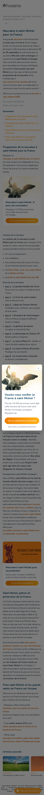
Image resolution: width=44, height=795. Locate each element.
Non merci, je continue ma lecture (22, 426)
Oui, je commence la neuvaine (22, 420)
